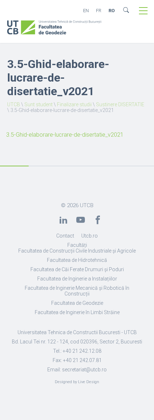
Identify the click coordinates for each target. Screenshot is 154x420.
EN (86, 10)
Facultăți (77, 245)
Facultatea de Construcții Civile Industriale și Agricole (77, 251)
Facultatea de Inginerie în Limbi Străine (77, 312)
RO (112, 10)
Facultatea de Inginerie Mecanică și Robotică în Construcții (77, 291)
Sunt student (38, 104)
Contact (65, 236)
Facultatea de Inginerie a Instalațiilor (77, 279)
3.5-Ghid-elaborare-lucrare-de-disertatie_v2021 (65, 134)
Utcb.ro (89, 236)
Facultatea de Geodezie (77, 303)
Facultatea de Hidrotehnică (77, 260)
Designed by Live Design (77, 382)
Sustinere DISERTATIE (120, 104)
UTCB (13, 104)
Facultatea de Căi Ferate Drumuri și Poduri (77, 269)
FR (98, 10)
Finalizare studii (74, 104)
